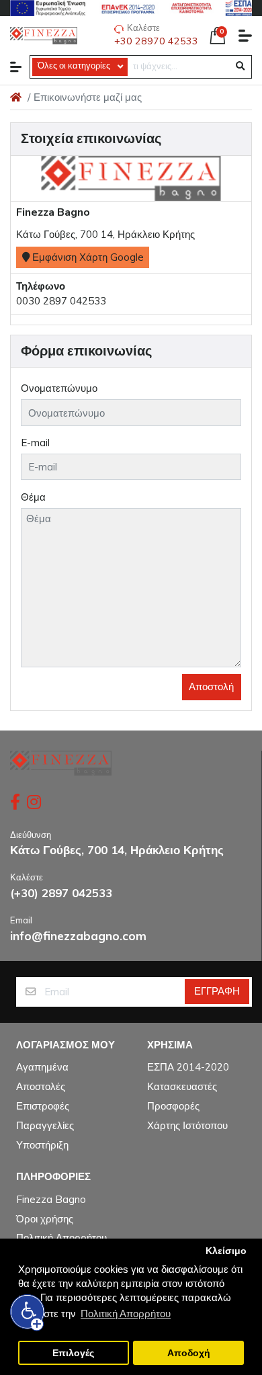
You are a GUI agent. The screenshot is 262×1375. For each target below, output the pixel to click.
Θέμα (33, 497)
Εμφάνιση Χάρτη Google (87, 257)
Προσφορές (173, 1105)
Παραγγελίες (45, 1125)
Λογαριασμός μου (65, 1045)
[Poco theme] (61, 763)
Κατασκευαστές (182, 1086)
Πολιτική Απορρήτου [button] (126, 1313)
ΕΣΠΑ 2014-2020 (188, 1066)
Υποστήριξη (42, 1144)
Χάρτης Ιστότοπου (187, 1125)
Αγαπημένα (42, 1066)
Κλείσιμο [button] (226, 1251)
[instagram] (35, 802)
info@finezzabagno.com (78, 936)
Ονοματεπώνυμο (59, 388)
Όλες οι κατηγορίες (74, 66)
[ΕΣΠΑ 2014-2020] (131, 8)
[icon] (15, 67)
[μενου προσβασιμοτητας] (27, 1312)
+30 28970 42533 (156, 41)
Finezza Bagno (51, 1199)
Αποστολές (40, 1086)
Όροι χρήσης (44, 1218)
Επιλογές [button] (73, 1353)
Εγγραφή (217, 991)
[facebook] (13, 802)
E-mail (35, 442)
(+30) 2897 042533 (61, 893)
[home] (15, 97)
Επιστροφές (42, 1105)
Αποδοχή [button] (188, 1353)
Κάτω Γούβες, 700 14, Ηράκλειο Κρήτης (117, 850)
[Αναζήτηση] (240, 67)
